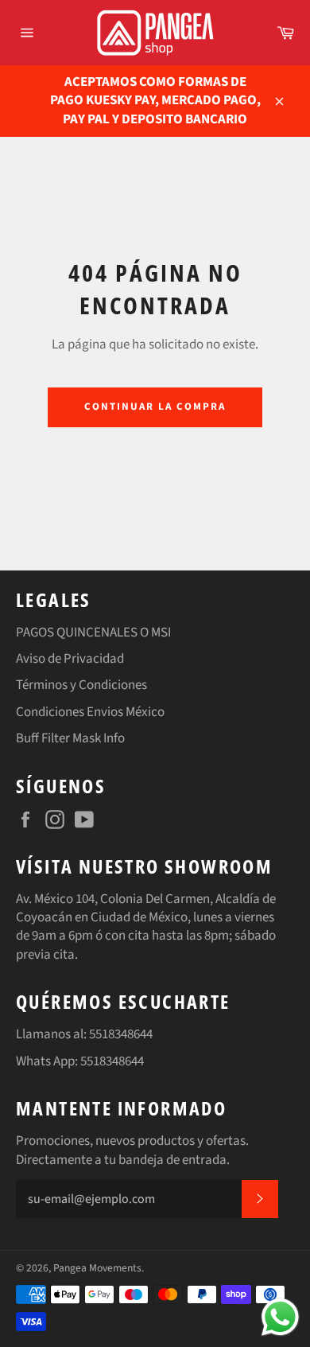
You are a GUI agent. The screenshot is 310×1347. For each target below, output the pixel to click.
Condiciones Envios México (90, 712)
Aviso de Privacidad (70, 658)
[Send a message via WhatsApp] (280, 1317)
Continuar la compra (154, 406)
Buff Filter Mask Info (70, 738)
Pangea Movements (97, 1267)
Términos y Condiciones (81, 685)
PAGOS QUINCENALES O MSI (93, 632)
